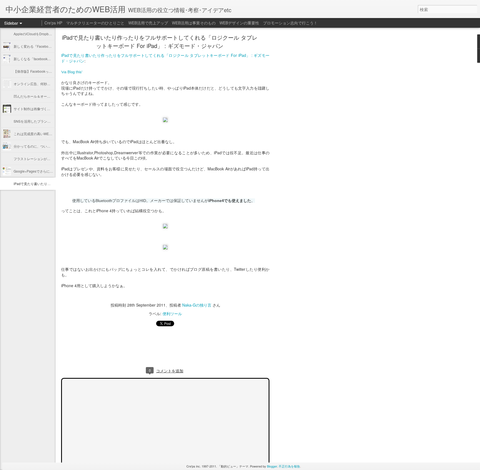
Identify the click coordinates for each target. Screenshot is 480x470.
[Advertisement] (300, 123)
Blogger (272, 466)
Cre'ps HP (53, 23)
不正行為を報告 (289, 466)
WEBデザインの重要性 (239, 23)
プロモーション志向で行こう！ (290, 23)
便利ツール (172, 313)
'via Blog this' (71, 71)
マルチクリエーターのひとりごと (95, 23)
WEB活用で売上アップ (148, 23)
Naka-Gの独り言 (196, 305)
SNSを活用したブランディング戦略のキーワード (50, 121)
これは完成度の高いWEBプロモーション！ (46, 133)
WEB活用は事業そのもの (194, 23)
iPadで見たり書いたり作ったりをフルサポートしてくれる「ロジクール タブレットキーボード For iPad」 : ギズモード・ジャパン (160, 41)
